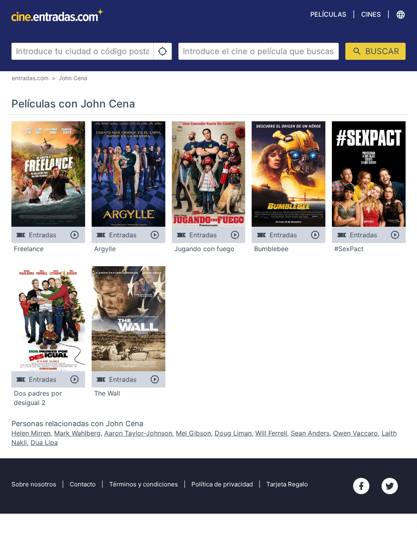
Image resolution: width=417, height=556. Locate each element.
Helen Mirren (30, 433)
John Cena (73, 77)
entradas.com (30, 77)
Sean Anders (310, 433)
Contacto (83, 484)
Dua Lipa (44, 442)
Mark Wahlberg (77, 433)
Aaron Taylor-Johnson (138, 433)
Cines (371, 14)
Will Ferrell (271, 433)
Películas (328, 14)
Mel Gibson (193, 433)
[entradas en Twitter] (390, 486)
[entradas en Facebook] (361, 486)
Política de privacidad (222, 484)
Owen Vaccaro (355, 433)
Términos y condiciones (143, 484)
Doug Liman (233, 433)
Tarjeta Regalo (287, 484)
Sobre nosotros (33, 484)
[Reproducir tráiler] (74, 235)
